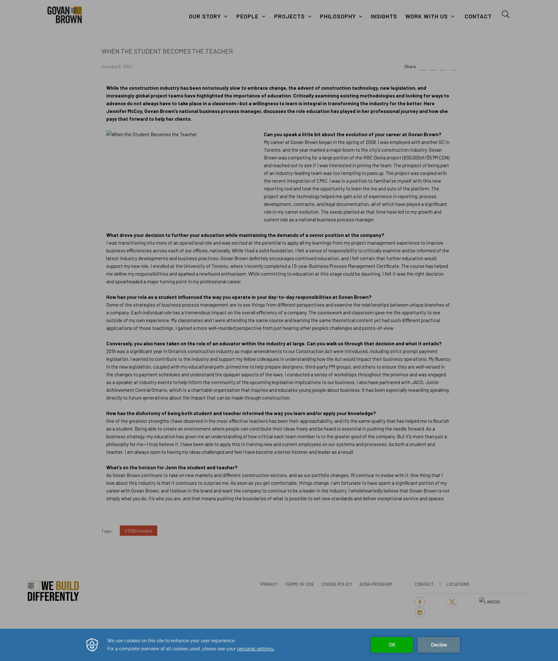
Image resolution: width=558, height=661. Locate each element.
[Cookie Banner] (279, 645)
